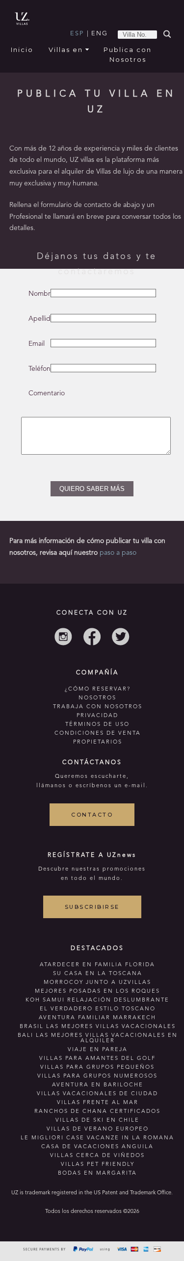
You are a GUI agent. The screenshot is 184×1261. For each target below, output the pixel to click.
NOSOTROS (97, 698)
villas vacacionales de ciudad (97, 1094)
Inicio (22, 49)
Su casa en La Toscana (97, 974)
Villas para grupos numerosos (97, 1076)
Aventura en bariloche (97, 1085)
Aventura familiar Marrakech (97, 1018)
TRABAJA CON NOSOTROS (97, 707)
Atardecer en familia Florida (97, 965)
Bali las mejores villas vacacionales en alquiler (98, 1038)
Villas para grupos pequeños (97, 1067)
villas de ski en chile (97, 1120)
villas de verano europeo (98, 1129)
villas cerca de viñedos (97, 1155)
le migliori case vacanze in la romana (97, 1138)
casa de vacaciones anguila (97, 1147)
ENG (99, 33)
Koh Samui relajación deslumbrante (97, 1000)
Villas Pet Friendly (97, 1164)
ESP (77, 33)
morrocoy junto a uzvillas (97, 982)
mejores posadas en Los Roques (97, 991)
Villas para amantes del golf (97, 1058)
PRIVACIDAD (97, 716)
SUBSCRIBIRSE (92, 906)
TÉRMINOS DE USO (97, 724)
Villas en (66, 49)
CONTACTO (92, 814)
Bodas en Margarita (97, 1173)
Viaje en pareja (98, 1050)
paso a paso (117, 552)
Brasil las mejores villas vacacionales (98, 1026)
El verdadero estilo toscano (98, 1009)
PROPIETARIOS (97, 742)
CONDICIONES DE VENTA (97, 733)
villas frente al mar (97, 1103)
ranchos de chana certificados (97, 1111)
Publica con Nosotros (128, 54)
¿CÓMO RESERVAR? (98, 689)
